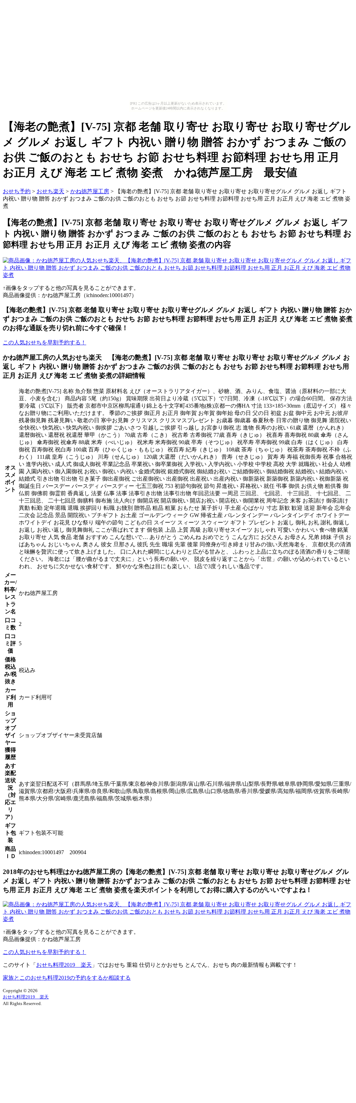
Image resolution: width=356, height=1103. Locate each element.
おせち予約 (17, 191)
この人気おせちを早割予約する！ (44, 342)
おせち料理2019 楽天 (64, 965)
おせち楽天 (50, 191)
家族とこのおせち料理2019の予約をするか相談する (67, 978)
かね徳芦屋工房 (89, 191)
